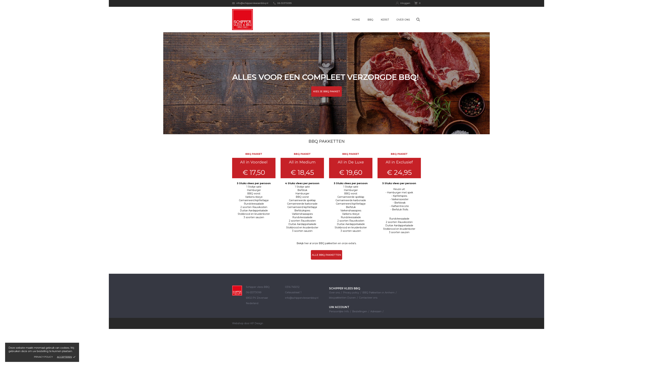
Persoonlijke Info (339, 311)
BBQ (370, 19)
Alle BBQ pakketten (326, 254)
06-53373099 (284, 3)
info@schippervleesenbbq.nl (252, 3)
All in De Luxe (351, 162)
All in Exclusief (399, 162)
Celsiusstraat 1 (293, 292)
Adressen (376, 311)
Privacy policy (43, 356)
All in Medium (302, 162)
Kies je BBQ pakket (326, 91)
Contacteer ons (368, 297)
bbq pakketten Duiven (342, 297)
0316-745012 (292, 287)
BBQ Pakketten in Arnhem (378, 292)
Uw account (339, 307)
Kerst (385, 19)
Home (356, 19)
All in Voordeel (253, 162)
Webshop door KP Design (247, 323)
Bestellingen (360, 311)
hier (306, 243)
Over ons (403, 19)
